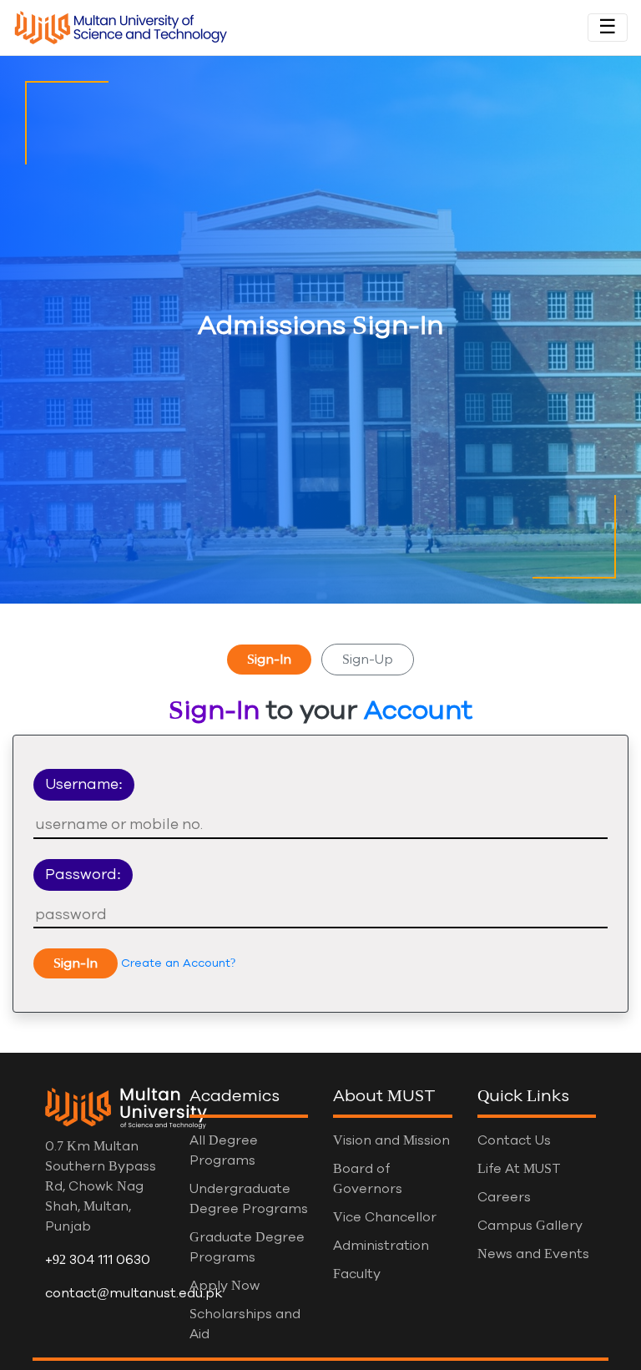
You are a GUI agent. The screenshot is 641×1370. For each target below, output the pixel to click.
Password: (83, 874)
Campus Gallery (530, 1225)
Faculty (357, 1274)
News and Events (533, 1254)
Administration (381, 1245)
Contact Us (514, 1140)
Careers (504, 1197)
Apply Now (224, 1285)
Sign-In (269, 659)
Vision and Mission (391, 1140)
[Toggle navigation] (608, 27)
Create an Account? (178, 963)
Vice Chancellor (385, 1217)
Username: (84, 784)
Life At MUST (519, 1168)
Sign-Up (367, 659)
